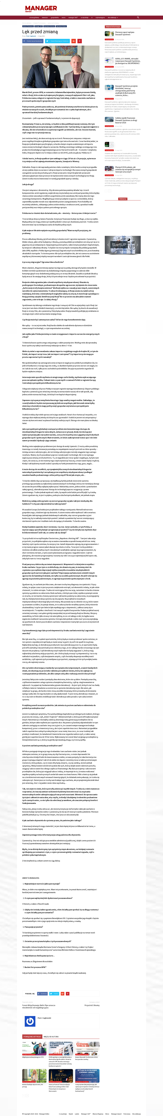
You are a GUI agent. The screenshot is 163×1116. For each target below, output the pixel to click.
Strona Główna (34, 17)
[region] (123, 245)
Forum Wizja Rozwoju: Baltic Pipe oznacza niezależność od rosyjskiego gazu (38, 1006)
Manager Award (116, 1114)
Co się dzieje (84, 17)
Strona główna (26, 23)
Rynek (71, 1114)
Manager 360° (73, 17)
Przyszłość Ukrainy (92, 1005)
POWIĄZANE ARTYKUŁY (32, 1037)
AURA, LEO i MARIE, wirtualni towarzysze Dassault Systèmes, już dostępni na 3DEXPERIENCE (127, 61)
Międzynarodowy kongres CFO (33, 1057)
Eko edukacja (112, 17)
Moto (63, 17)
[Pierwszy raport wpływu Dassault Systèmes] (109, 33)
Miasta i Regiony (98, 1114)
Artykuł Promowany (39, 23)
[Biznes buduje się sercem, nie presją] (34, 1076)
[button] (138, 17)
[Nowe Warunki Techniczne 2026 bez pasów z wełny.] (87, 1048)
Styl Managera (100, 17)
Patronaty (127, 1114)
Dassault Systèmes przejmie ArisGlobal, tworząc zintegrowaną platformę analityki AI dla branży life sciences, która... (126, 90)
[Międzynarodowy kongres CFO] (34, 1048)
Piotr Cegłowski (31, 36)
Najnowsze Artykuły (49, 26)
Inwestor (45, 17)
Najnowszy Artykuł (61, 26)
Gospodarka (55, 17)
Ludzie (77, 1114)
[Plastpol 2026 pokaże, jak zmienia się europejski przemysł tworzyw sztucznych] (109, 168)
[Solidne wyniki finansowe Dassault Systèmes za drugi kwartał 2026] (109, 119)
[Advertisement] (122, 217)
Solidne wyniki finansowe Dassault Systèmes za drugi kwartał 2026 (126, 120)
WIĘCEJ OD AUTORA (51, 1037)
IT (91, 17)
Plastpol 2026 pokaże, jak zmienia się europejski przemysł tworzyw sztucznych (127, 169)
